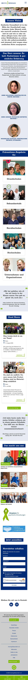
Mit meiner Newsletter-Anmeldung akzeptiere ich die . (13, 574)
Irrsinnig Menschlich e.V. (14, 646)
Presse (14, 630)
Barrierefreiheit (14, 639)
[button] (14, 89)
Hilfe (14, 657)
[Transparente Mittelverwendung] (14, 529)
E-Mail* (5, 567)
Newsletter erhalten (14, 627)
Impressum (14, 641)
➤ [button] (27, 297)
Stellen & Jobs (14, 652)
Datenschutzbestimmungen (11, 576)
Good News (14, 625)
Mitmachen (14, 649)
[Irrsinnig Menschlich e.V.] (14, 514)
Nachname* (6, 561)
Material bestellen (13, 661)
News (6, 340)
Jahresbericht (14, 655)
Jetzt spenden (13, 620)
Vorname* (5, 555)
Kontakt (14, 633)
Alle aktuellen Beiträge (13, 408)
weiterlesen (19, 355)
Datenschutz (14, 636)
